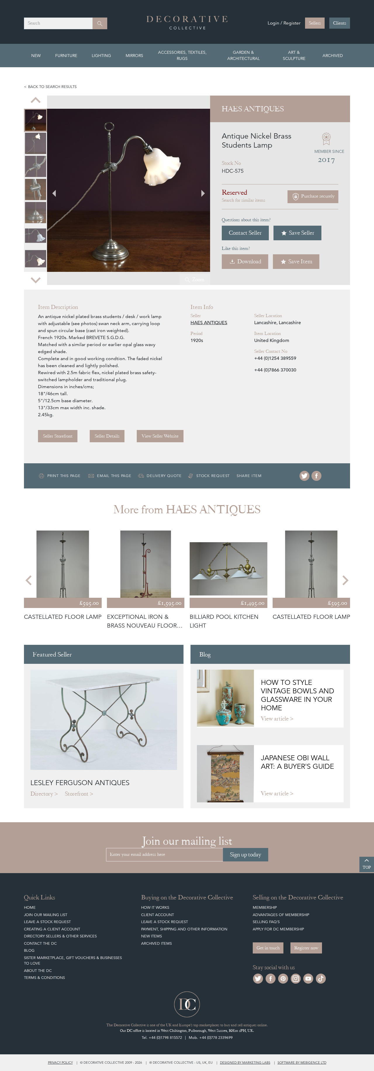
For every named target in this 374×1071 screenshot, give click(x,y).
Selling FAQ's (266, 921)
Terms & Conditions (44, 977)
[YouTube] (308, 978)
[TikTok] (321, 978)
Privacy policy (60, 1062)
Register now (306, 948)
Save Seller (301, 232)
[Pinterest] (283, 978)
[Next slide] (35, 279)
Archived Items (156, 943)
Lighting (101, 55)
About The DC (38, 970)
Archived (333, 55)
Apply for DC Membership (278, 929)
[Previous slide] (35, 101)
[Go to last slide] (29, 580)
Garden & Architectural (243, 55)
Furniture (66, 55)
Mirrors (134, 55)
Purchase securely (317, 196)
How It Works (155, 907)
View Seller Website (160, 436)
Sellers (315, 23)
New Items (151, 936)
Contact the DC (40, 943)
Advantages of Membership (281, 914)
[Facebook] (316, 476)
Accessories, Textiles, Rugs (182, 55)
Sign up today (245, 854)
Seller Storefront (57, 436)
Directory (41, 793)
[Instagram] (295, 978)
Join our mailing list (45, 914)
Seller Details (107, 436)
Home (30, 907)
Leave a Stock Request (47, 921)
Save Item (300, 261)
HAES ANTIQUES (209, 323)
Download (249, 261)
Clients (339, 23)
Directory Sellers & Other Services (60, 936)
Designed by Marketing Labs (245, 1062)
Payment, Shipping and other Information (184, 929)
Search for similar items (243, 200)
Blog (29, 950)
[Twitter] (304, 476)
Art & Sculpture (294, 55)
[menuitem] (35, 120)
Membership (265, 907)
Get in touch (268, 948)
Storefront (77, 793)
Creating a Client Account (52, 929)
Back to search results (52, 86)
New (36, 55)
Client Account (157, 914)
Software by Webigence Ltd (302, 1062)
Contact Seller (245, 232)
